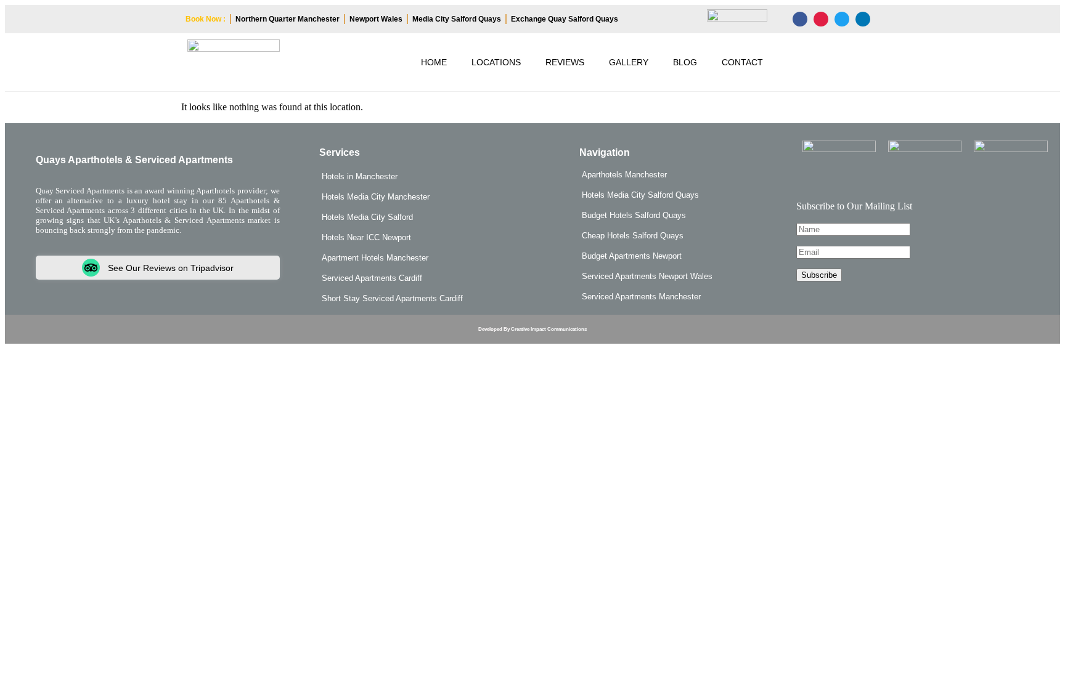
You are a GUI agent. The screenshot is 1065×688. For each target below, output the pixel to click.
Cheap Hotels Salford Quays (632, 235)
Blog (685, 62)
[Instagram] (821, 19)
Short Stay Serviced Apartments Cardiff (392, 298)
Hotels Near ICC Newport (366, 237)
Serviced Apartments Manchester (641, 296)
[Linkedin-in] (862, 19)
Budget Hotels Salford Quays (634, 215)
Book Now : (206, 19)
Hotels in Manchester (360, 176)
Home (434, 62)
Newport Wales (375, 19)
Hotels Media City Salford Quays (640, 195)
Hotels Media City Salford (367, 217)
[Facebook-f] (800, 19)
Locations (496, 62)
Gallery (628, 62)
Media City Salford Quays (456, 19)
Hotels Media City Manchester (376, 196)
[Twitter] (841, 19)
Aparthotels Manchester (624, 174)
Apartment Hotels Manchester (375, 257)
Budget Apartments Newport (632, 256)
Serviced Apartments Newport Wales (647, 276)
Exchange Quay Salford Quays (564, 19)
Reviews (564, 62)
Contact (742, 62)
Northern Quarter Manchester (287, 19)
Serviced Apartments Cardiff (372, 278)
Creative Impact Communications (549, 329)
